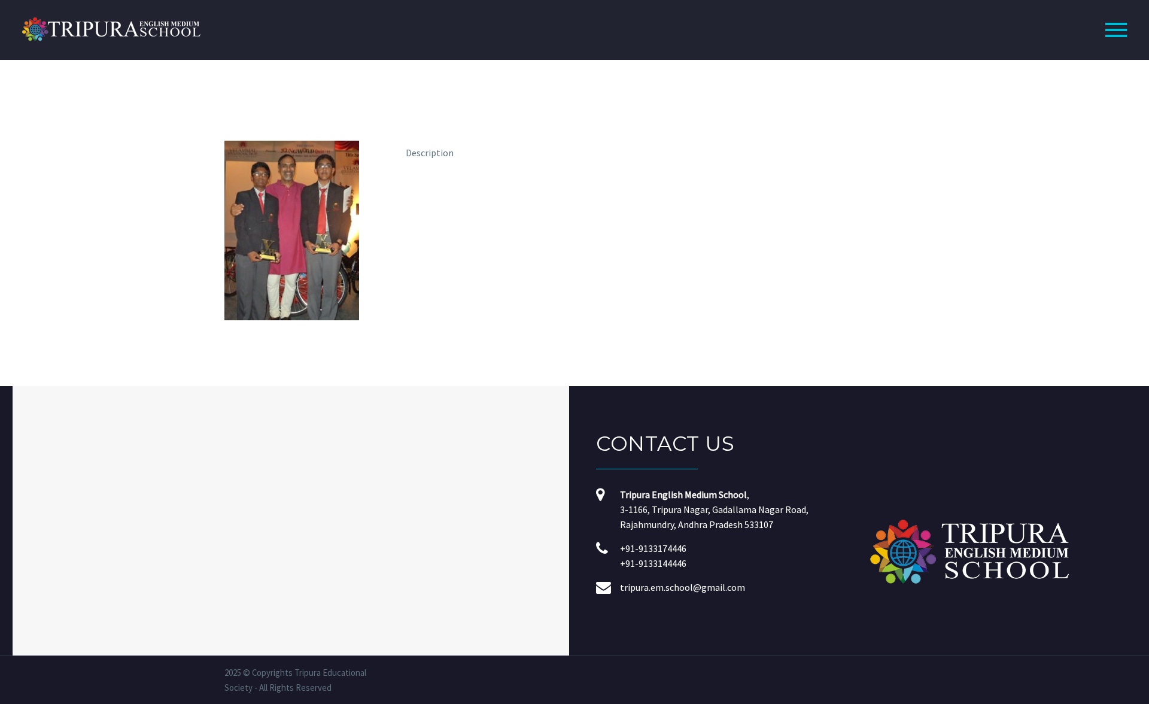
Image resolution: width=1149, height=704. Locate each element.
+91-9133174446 (653, 548)
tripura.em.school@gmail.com (682, 587)
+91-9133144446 (653, 563)
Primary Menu (1116, 30)
